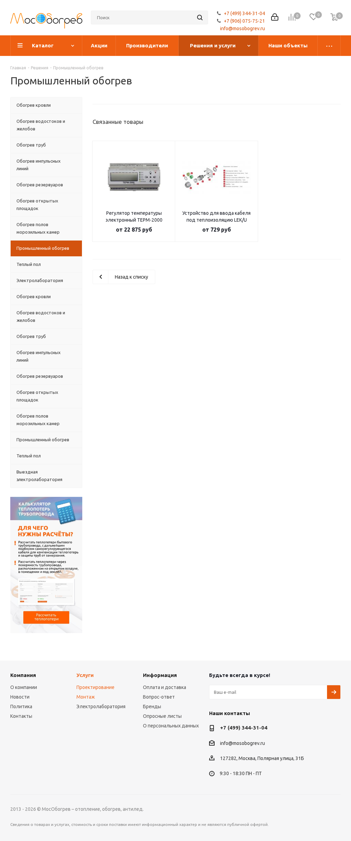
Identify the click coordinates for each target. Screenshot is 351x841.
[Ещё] (329, 45)
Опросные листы (162, 716)
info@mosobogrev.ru (242, 28)
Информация (160, 675)
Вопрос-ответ (159, 697)
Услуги (85, 675)
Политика (21, 706)
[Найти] (200, 17)
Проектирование (95, 687)
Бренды (152, 706)
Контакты (21, 716)
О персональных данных (171, 725)
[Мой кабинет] (274, 18)
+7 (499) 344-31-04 (244, 13)
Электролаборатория (100, 706)
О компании (23, 687)
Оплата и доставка (164, 687)
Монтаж (85, 697)
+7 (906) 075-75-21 (244, 21)
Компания (23, 675)
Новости (19, 697)
